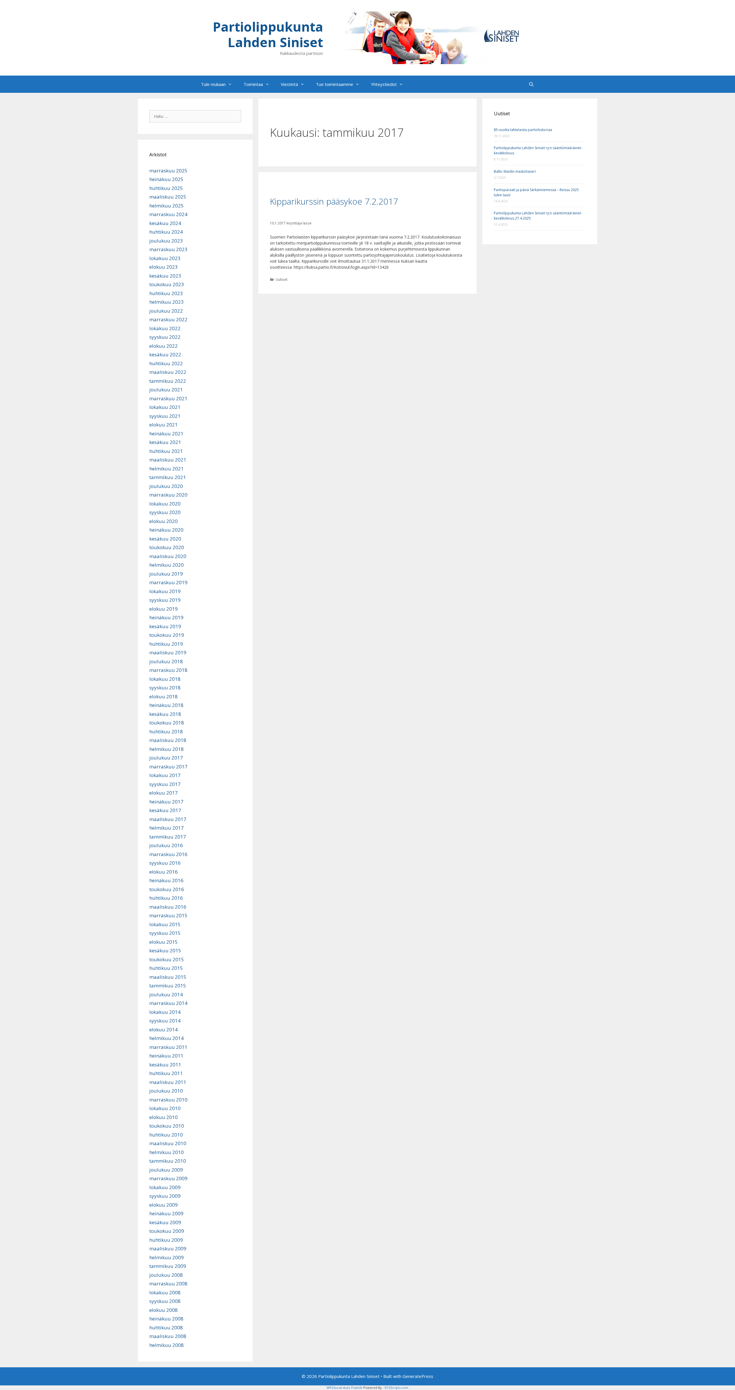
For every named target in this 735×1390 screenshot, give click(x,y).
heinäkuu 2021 (166, 433)
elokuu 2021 (163, 424)
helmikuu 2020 (166, 565)
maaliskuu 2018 (167, 740)
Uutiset (281, 279)
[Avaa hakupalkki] (531, 84)
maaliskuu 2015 (167, 977)
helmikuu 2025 (166, 205)
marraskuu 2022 (168, 319)
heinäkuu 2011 (166, 1055)
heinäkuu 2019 (166, 617)
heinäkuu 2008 (166, 1318)
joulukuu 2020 (166, 486)
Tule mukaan (213, 84)
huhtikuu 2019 (166, 644)
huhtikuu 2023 (166, 293)
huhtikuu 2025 (166, 188)
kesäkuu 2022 (165, 354)
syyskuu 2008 (165, 1301)
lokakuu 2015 (165, 924)
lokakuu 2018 (165, 679)
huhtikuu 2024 (166, 231)
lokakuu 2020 (165, 503)
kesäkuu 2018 (165, 714)
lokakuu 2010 (165, 1108)
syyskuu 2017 (165, 784)
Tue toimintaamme (334, 84)
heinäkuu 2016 (166, 880)
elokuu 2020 (163, 521)
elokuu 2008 (163, 1310)
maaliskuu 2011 (167, 1082)
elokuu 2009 (163, 1204)
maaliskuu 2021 (167, 459)
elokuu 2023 (163, 267)
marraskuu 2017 (168, 766)
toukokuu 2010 (166, 1125)
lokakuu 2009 (165, 1187)
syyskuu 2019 (165, 600)
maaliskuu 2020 (167, 556)
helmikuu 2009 (166, 1257)
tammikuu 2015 (167, 985)
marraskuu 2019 (168, 582)
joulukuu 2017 (166, 757)
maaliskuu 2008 (167, 1336)
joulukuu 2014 (166, 994)
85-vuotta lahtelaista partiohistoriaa (523, 129)
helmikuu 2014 (166, 1038)
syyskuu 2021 (165, 416)
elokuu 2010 (163, 1117)
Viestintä (289, 84)
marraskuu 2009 (168, 1178)
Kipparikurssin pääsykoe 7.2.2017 (334, 201)
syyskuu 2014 (165, 1020)
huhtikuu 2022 (166, 363)
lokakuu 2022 (165, 328)
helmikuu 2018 (166, 749)
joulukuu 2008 (166, 1275)
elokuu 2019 (163, 608)
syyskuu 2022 (165, 337)
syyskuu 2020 (165, 512)
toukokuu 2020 (166, 547)
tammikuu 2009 (167, 1266)
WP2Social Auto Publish (344, 1387)
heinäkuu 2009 (166, 1213)
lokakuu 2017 (165, 775)
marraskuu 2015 (168, 915)
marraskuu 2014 (168, 1003)
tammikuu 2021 (167, 477)
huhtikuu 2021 (166, 451)
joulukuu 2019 (166, 573)
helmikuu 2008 (166, 1345)
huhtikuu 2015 (166, 968)
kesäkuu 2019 (165, 626)
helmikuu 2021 (166, 468)
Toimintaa (253, 84)
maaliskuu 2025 (167, 196)
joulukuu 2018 (166, 661)
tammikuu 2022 (167, 381)
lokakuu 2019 (165, 591)
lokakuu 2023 (165, 258)
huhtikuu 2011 (166, 1073)
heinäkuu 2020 (166, 529)
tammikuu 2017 (167, 836)
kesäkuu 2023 (165, 275)
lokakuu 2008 (165, 1292)
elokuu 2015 (163, 942)
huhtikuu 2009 (166, 1240)
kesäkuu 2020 (165, 538)
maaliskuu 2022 (167, 372)
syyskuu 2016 (165, 863)
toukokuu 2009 (166, 1231)
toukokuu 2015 (166, 959)
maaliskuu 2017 (167, 819)
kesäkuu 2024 (165, 223)
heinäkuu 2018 (166, 705)
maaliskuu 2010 (167, 1143)
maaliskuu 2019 (167, 652)
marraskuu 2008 (168, 1283)
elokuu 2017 (163, 792)
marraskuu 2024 (168, 214)
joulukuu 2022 (166, 310)
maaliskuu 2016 (167, 906)
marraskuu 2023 (168, 249)
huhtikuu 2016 (166, 898)
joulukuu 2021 (166, 389)
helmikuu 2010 (166, 1152)
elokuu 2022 (163, 346)
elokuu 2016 (163, 871)
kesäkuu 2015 (165, 950)
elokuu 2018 (163, 696)
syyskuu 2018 (165, 687)
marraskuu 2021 (168, 398)
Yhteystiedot (384, 84)
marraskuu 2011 (168, 1047)
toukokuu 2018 (166, 722)
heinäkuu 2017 (166, 801)
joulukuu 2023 (166, 240)
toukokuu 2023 (166, 284)
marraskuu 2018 (168, 670)
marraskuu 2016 (168, 854)
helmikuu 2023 (166, 302)
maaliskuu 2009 (167, 1248)
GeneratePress (418, 1376)
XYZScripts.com (396, 1387)
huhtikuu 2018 (166, 731)
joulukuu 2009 (166, 1169)
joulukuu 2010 (166, 1090)
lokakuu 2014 (165, 1012)
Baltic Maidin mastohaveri (515, 171)
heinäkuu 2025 (166, 179)
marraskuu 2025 (168, 170)
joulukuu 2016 (166, 845)
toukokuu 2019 (166, 635)
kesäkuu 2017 (165, 810)
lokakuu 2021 (165, 407)
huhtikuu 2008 (166, 1327)
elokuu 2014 (163, 1029)
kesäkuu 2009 (165, 1222)
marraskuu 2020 (168, 494)
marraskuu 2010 (168, 1099)
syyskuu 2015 (165, 933)
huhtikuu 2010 (166, 1134)
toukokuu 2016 (166, 889)
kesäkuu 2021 (165, 442)
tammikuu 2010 (167, 1161)
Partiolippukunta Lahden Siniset (268, 34)
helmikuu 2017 (166, 827)
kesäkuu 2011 (165, 1064)
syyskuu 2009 (165, 1196)
